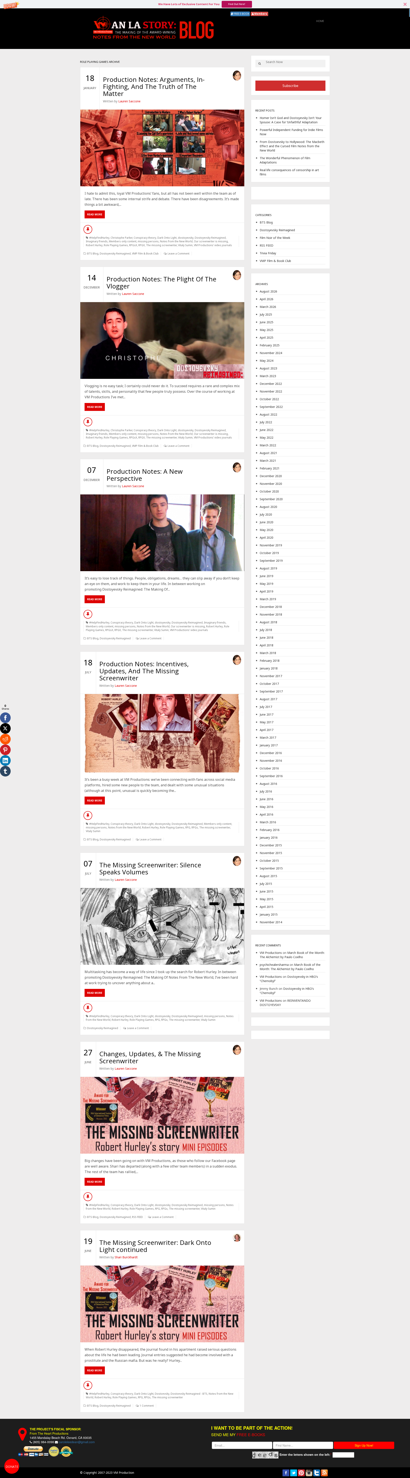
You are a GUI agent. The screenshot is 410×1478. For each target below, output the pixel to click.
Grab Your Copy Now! (205, 760)
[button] (204, 714)
